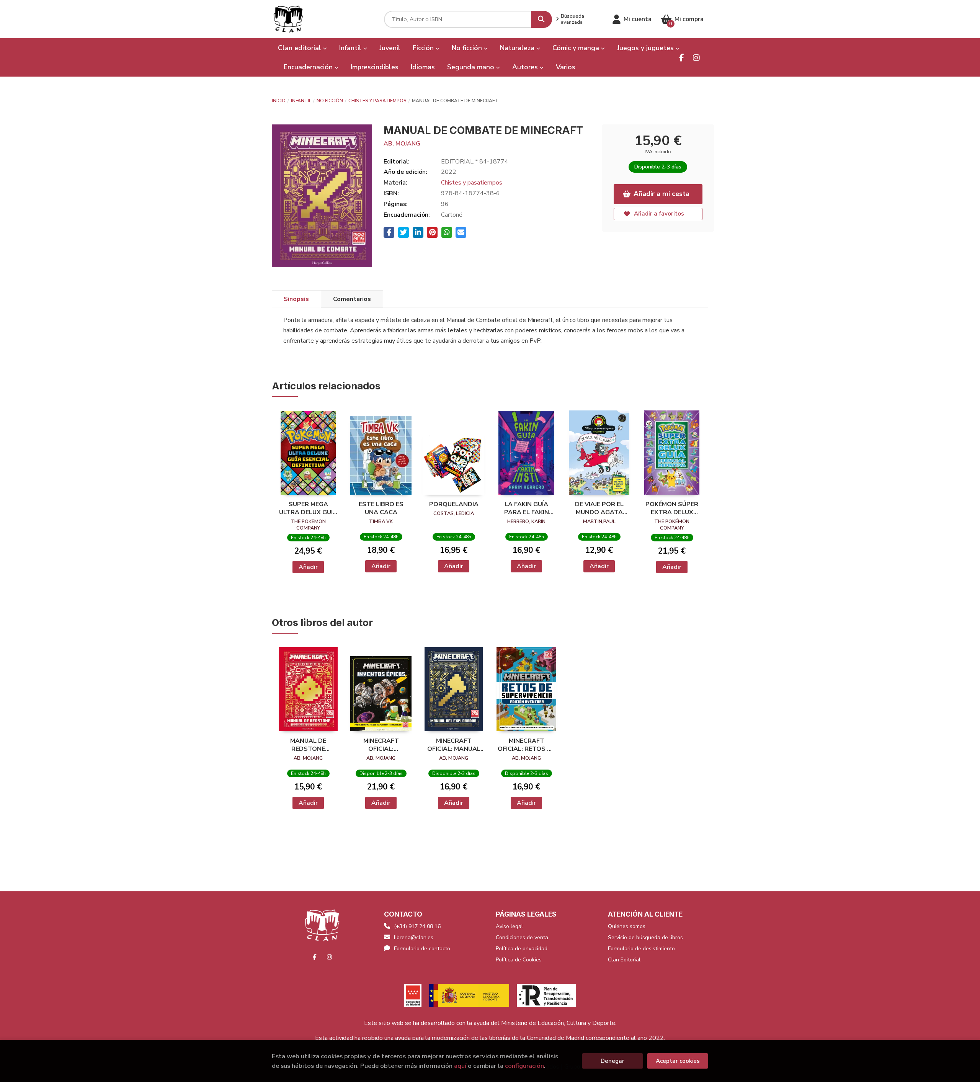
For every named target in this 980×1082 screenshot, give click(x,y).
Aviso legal (509, 926)
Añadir (308, 567)
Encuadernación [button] (309, 67)
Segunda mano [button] (471, 67)
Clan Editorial (624, 959)
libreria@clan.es (413, 937)
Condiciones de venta (522, 937)
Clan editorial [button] (300, 47)
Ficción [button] (424, 47)
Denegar (612, 1061)
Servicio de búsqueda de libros (645, 937)
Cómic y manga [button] (576, 47)
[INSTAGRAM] (696, 57)
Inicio (279, 101)
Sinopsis (296, 299)
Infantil (301, 101)
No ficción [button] (468, 47)
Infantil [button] (351, 47)
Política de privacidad (521, 948)
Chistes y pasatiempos (377, 101)
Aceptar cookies (678, 1061)
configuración (524, 1065)
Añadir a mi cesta (661, 193)
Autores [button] (526, 67)
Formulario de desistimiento (641, 948)
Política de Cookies (519, 959)
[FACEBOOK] (681, 57)
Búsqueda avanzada (572, 19)
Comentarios (352, 299)
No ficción (330, 101)
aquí (460, 1065)
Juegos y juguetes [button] (646, 47)
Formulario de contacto (422, 948)
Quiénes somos (626, 926)
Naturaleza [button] (518, 47)
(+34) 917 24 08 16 (417, 926)
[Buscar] (541, 19)
